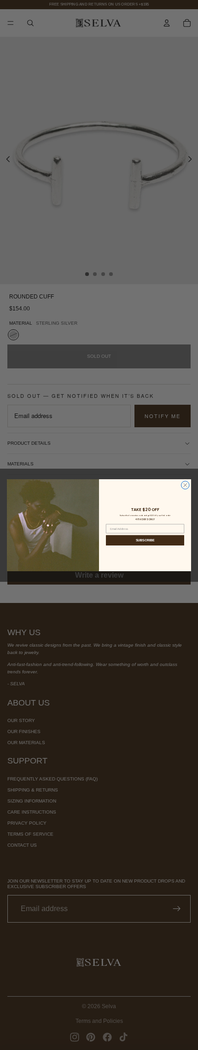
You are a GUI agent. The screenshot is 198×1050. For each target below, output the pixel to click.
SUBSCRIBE (145, 540)
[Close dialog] (185, 485)
